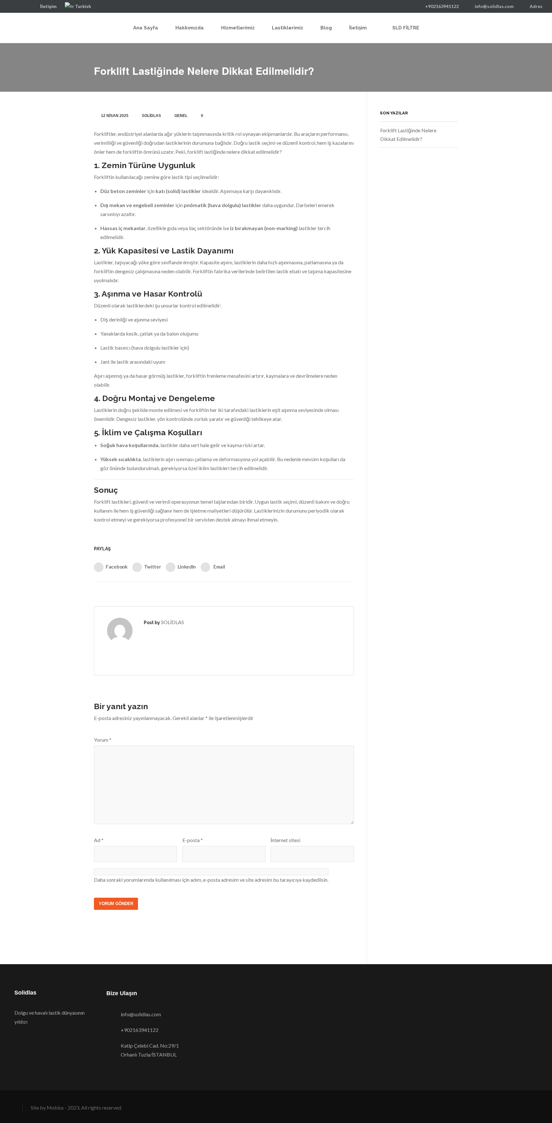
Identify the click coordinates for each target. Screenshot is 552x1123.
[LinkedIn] (22, 6)
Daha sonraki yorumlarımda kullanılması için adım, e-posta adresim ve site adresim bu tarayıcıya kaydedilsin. (211, 880)
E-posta (192, 840)
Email (218, 566)
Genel (181, 115)
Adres (536, 6)
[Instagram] (32, 6)
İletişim (48, 6)
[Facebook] (12, 6)
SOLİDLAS (151, 115)
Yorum (102, 740)
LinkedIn (187, 566)
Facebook (116, 566)
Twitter (152, 566)
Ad (98, 840)
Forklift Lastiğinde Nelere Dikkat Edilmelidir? (408, 134)
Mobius (55, 1107)
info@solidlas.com (494, 6)
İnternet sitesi (285, 840)
